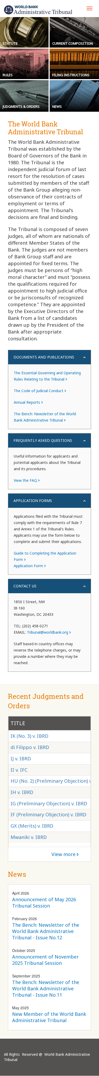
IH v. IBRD (22, 792)
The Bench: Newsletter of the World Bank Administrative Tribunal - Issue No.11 (45, 988)
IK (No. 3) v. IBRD (29, 736)
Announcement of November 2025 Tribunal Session (45, 960)
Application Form (28, 565)
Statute (10, 43)
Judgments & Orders (21, 106)
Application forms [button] (32, 500)
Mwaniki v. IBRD (29, 837)
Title (18, 723)
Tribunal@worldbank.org (47, 632)
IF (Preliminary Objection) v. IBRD (48, 814)
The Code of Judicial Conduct (38, 390)
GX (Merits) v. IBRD (32, 826)
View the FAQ (25, 480)
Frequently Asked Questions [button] (42, 440)
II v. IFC (19, 770)
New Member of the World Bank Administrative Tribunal (49, 1017)
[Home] (38, 9)
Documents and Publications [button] (43, 357)
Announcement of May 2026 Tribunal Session (44, 902)
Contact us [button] (24, 585)
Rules (8, 75)
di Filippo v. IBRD (30, 747)
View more (63, 854)
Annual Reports (27, 402)
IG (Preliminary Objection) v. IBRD (49, 803)
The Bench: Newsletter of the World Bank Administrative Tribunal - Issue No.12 (45, 931)
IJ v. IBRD (21, 758)
